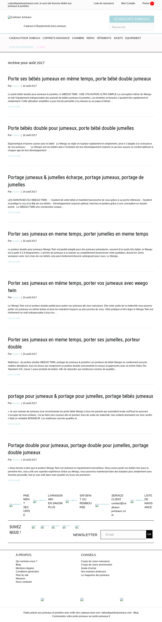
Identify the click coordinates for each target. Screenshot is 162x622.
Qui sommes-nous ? (26, 561)
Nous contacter (24, 581)
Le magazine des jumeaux (95, 575)
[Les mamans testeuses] (82, 599)
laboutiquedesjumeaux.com (117, 612)
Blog (18, 564)
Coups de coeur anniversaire (96, 564)
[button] (149, 534)
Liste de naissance (104, 3)
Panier (147, 3)
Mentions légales (25, 568)
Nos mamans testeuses (93, 571)
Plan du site (22, 575)
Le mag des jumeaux (132, 19)
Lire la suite (14, 106)
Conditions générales (27, 571)
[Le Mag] (42, 599)
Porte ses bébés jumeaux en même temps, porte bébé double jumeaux (79, 79)
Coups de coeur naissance (95, 561)
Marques (20, 578)
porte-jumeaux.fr (101, 616)
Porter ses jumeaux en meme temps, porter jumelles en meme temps (78, 234)
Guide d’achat (88, 568)
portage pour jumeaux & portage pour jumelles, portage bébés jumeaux (80, 396)
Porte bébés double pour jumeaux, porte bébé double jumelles (71, 128)
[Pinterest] (67, 526)
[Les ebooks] (121, 599)
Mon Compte (128, 3)
